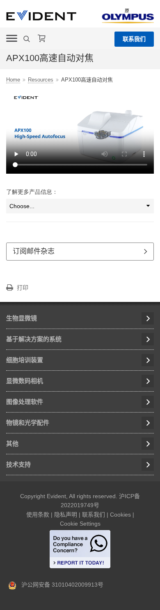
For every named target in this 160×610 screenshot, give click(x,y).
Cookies (120, 514)
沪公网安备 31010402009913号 (59, 584)
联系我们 (134, 39)
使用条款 (37, 514)
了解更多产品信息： (32, 191)
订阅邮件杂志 (34, 251)
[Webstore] (42, 38)
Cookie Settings (80, 523)
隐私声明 (65, 514)
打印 (22, 287)
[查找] (27, 39)
